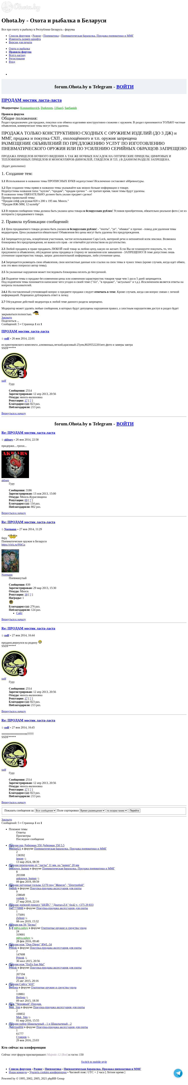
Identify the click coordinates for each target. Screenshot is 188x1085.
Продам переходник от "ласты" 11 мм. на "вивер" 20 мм (44, 865)
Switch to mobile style (94, 1061)
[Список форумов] (20, 11)
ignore (20, 858)
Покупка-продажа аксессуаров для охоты (56, 888)
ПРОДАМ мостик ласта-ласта (31, 100)
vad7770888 (16, 908)
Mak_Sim (14, 1007)
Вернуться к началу (13, 413)
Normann (10, 529)
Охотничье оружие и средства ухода (63, 928)
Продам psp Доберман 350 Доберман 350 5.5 (36, 845)
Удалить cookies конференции (48, 1072)
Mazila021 (15, 848)
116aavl (58, 107)
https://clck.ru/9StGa (13, 544)
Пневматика (51, 35)
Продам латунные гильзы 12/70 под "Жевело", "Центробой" (46, 885)
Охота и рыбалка (19, 48)
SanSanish (71, 107)
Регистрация (17, 58)
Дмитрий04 (16, 1027)
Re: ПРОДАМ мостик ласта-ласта (28, 433)
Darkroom (47, 107)
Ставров (21, 1037)
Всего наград (17, 55)
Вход (12, 61)
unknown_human (19, 868)
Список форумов (19, 35)
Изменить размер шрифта (25, 39)
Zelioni (20, 918)
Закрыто (6, 317)
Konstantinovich (29, 107)
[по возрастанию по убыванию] (123, 810)
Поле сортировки (68, 810)
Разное (36, 35)
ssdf (6, 338)
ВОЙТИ (125, 86)
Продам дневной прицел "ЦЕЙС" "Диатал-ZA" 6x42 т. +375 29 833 (51, 904)
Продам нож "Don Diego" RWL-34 (30, 944)
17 (26, 400)
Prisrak (13, 947)
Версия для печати (20, 42)
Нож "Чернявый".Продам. (25, 1004)
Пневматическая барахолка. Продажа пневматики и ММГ (97, 35)
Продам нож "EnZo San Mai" (27, 964)
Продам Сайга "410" (22, 984)
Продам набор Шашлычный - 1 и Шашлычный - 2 (40, 1023)
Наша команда (18, 1072)
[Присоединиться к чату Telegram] (178, 1074)
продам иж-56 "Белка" (23, 924)
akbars (8, 439)
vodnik (13, 888)
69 (26, 500)
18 (26, 594)
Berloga (13, 987)
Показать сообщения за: (19, 810)
